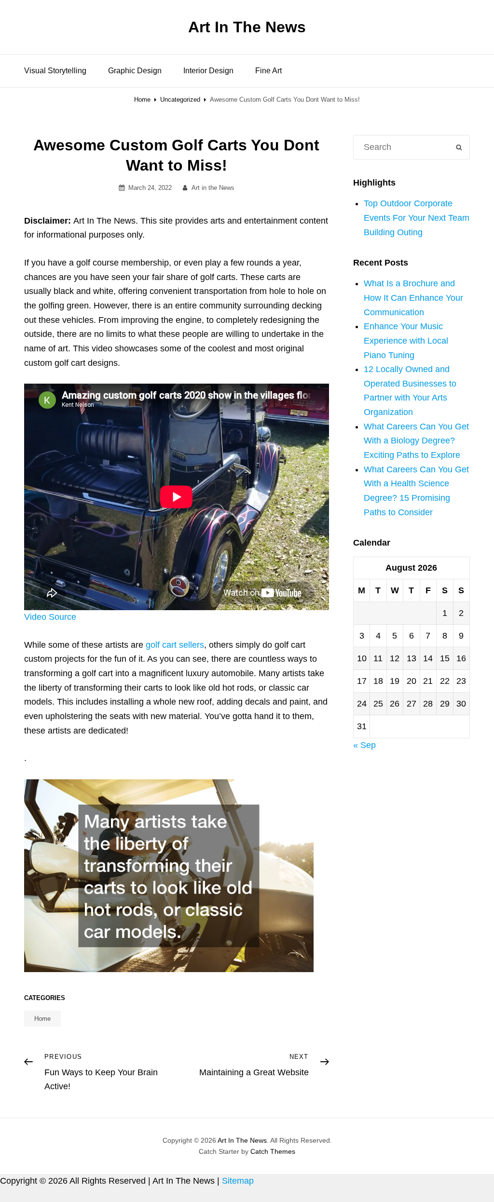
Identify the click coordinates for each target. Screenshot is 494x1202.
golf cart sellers (175, 645)
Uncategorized (180, 99)
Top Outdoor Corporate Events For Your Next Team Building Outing (416, 218)
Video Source (50, 617)
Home (142, 99)
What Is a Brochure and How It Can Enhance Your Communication (413, 298)
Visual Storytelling (55, 71)
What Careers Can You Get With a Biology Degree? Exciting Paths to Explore (416, 441)
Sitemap (238, 1181)
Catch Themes (272, 1151)
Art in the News (213, 187)
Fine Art (268, 71)
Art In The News (247, 27)
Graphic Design (135, 71)
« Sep (364, 745)
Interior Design (208, 71)
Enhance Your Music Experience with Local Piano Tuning (406, 340)
